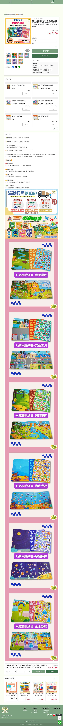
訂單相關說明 (34, 712)
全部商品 (34, 708)
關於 (25, 708)
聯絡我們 (25, 710)
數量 (33, 44)
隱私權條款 (57, 708)
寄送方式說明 (46, 710)
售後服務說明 (46, 712)
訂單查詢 (34, 710)
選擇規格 (34, 38)
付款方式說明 (45, 708)
